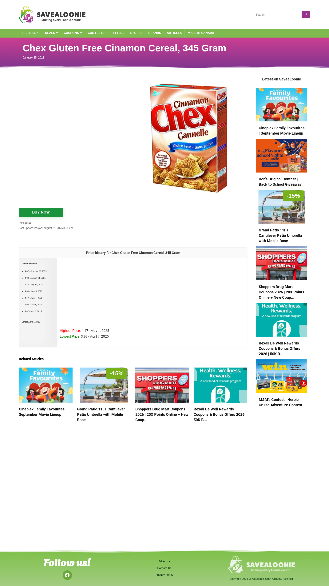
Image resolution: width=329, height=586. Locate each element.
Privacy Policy (164, 574)
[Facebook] (67, 575)
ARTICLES (174, 33)
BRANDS (154, 33)
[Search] (306, 14)
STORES (136, 33)
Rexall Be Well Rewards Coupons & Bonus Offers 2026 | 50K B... (220, 414)
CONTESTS (96, 33)
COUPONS (71, 33)
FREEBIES (29, 33)
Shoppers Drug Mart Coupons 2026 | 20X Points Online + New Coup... (161, 414)
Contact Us (164, 568)
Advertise (164, 561)
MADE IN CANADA (201, 33)
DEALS (50, 33)
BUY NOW (41, 212)
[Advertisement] (66, 105)
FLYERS (118, 33)
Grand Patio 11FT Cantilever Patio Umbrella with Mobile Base (101, 414)
